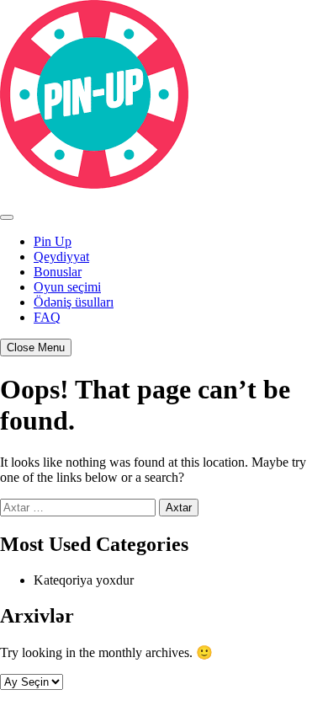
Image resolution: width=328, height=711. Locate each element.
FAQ (47, 317)
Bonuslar (58, 272)
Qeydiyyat (61, 256)
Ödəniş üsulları (74, 302)
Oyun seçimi (67, 287)
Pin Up (52, 241)
